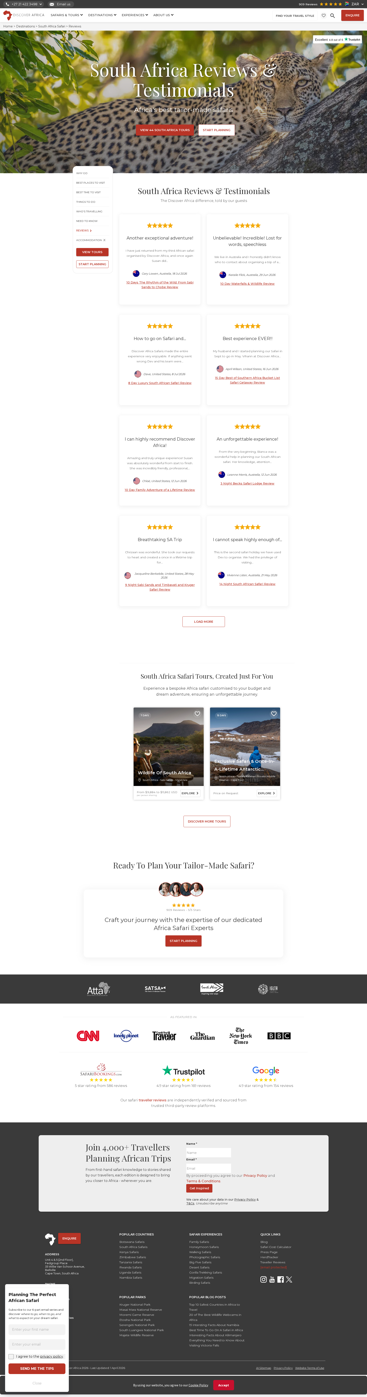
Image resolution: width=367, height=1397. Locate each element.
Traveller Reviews (272, 1262)
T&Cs (190, 1203)
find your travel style (295, 15)
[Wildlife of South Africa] (169, 747)
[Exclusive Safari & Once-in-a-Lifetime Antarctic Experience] (245, 747)
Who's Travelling (89, 211)
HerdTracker (269, 1257)
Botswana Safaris (131, 1242)
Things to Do (85, 201)
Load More (203, 622)
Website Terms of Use (309, 1368)
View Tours (92, 252)
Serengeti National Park (137, 1325)
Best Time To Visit (88, 192)
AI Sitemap (263, 1368)
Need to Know (86, 221)
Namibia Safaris (130, 1277)
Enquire (353, 15)
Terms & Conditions (203, 1181)
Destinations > (26, 26)
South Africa (150, 779)
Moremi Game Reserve (136, 1315)
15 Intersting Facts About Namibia (214, 1325)
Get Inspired (199, 1188)
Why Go (82, 173)
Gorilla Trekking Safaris (205, 1272)
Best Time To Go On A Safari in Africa (216, 1330)
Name (191, 1143)
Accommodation (89, 240)
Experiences (133, 15)
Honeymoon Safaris (204, 1247)
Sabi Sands (166, 779)
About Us (161, 15)
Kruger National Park (134, 1304)
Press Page (269, 1252)
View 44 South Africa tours (165, 130)
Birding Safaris (199, 1283)
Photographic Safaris (204, 1257)
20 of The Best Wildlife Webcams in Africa (215, 1317)
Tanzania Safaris (130, 1262)
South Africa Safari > (53, 26)
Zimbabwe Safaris (132, 1257)
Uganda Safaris (130, 1272)
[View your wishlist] (323, 15)
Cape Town (237, 779)
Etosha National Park (135, 1320)
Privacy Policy (255, 1176)
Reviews (82, 230)
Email (191, 1159)
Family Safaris (199, 1242)
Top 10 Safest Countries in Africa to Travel (214, 1307)
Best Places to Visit (90, 182)
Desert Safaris (199, 1267)
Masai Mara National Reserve (140, 1310)
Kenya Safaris (129, 1252)
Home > (9, 26)
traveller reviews (153, 1100)
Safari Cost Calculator (275, 1247)
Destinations (100, 15)
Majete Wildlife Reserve (136, 1335)
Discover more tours (207, 821)
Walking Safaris (200, 1252)
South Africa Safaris (133, 1247)
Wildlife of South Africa (164, 772)
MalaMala (181, 779)
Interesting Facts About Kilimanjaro (215, 1335)
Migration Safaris (201, 1277)
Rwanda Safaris (130, 1267)
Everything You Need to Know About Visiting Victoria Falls (216, 1342)
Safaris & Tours (65, 15)
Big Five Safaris (200, 1262)
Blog (264, 1242)
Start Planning (216, 130)
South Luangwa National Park (141, 1330)
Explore (188, 793)
